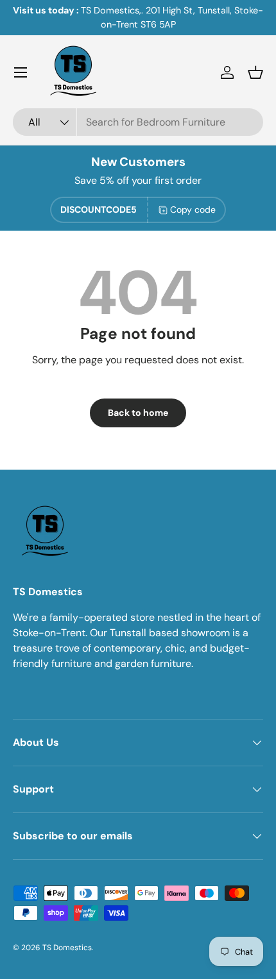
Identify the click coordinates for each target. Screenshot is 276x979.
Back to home (138, 412)
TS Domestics (67, 947)
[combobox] (138, 122)
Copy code (193, 209)
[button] (255, 72)
